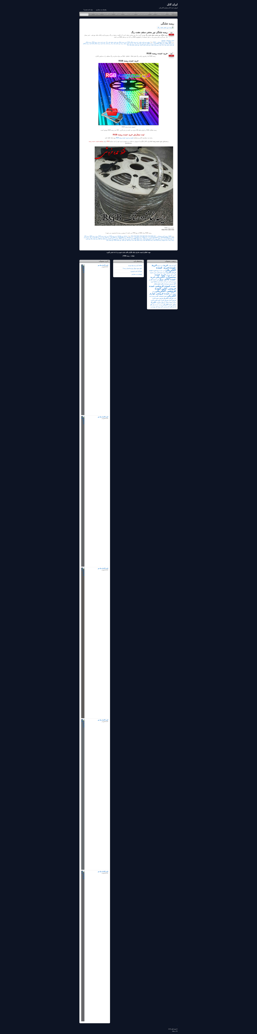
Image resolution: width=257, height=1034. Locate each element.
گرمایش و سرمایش (142, 14)
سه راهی (163, 284)
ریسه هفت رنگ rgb (102, 238)
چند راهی (154, 304)
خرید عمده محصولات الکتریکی (165, 275)
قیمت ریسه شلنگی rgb (97, 43)
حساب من (97, 14)
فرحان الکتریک (168, 298)
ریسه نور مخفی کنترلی (113, 238)
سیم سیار (157, 284)
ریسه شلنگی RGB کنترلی (159, 43)
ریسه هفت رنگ (106, 43)
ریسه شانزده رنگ (153, 238)
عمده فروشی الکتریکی (165, 289)
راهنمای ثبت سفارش (101, 9)
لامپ (155, 300)
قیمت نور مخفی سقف (156, 44)
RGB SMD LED (152, 236)
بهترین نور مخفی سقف (144, 42)
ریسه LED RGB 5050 (166, 237)
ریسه (166, 42)
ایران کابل (173, 1029)
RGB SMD (136, 236)
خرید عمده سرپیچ (161, 270)
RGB (154, 42)
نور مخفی (124, 240)
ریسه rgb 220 (130, 237)
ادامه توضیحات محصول (167, 40)
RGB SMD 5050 (143, 236)
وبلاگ (170, 14)
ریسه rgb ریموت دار (105, 237)
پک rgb (125, 236)
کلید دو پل (160, 307)
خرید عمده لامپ (161, 272)
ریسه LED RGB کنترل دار (154, 237)
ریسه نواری (130, 238)
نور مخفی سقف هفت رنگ (133, 44)
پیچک (173, 1031)
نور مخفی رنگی (109, 240)
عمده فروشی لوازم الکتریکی (163, 294)
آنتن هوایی (171, 265)
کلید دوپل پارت (154, 307)
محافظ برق (166, 302)
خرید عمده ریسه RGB (157, 53)
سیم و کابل (118, 14)
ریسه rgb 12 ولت (138, 237)
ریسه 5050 (92, 236)
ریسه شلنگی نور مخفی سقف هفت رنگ (149, 32)
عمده (173, 286)
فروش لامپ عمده (162, 300)
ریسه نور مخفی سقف (129, 43)
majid (169, 42)
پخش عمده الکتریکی (169, 304)
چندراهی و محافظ (129, 14)
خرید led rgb (120, 236)
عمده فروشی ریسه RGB (162, 240)
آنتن (152, 14)
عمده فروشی (162, 285)
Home (175, 14)
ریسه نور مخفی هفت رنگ (117, 43)
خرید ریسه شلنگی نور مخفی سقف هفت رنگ (116, 42)
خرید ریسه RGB (113, 236)
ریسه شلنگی (88, 42)
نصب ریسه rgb (130, 240)
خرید (165, 265)
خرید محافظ (157, 281)
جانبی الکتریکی (108, 14)
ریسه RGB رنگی (114, 237)
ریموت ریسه (171, 240)
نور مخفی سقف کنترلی (145, 44)
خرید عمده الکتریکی (166, 268)
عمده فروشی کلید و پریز (159, 296)
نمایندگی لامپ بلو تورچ (136, 271)
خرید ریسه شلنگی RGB (132, 42)
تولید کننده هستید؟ (88, 9)
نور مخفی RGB (117, 240)
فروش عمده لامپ (157, 298)
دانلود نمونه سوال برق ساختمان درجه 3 (132, 268)
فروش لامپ (172, 300)
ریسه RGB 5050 (122, 237)
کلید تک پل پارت (167, 307)
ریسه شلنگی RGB (170, 43)
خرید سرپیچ (160, 265)
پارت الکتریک (155, 302)
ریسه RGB (94, 42)
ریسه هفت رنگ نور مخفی (92, 238)
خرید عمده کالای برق (163, 278)
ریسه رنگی (160, 238)
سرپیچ (167, 283)
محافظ (170, 302)
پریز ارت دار (159, 304)
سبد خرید (89, 14)
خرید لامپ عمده (164, 281)
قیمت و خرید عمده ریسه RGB (124, 138)
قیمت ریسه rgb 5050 (151, 240)
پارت (162, 302)
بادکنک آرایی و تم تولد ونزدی (135, 265)
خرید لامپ (170, 281)
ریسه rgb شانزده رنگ (95, 237)
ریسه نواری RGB (123, 238)
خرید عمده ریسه (101, 42)
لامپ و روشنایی (161, 14)
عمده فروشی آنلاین (162, 287)
